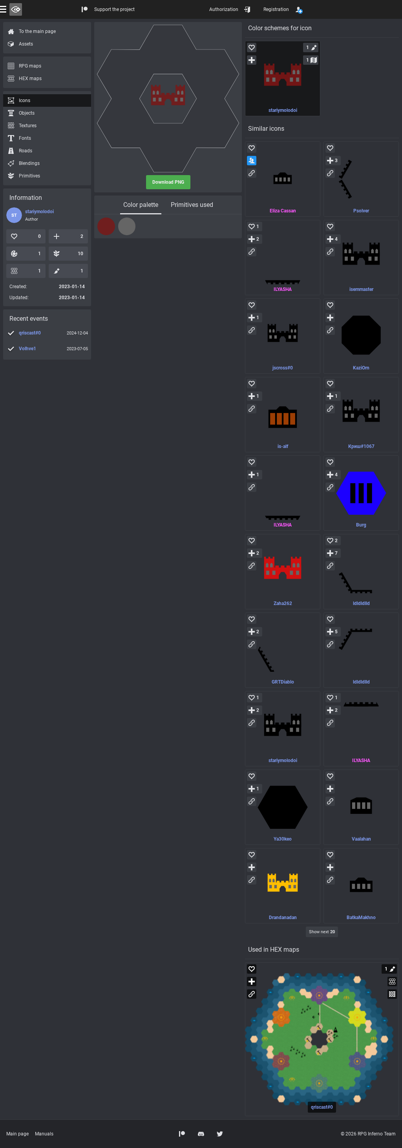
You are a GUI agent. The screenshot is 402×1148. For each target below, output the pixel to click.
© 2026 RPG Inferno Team (368, 1134)
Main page (17, 1134)
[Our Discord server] (201, 1134)
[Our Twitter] (220, 1134)
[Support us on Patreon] (182, 1134)
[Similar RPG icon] (282, 179)
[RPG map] (322, 1039)
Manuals (44, 1134)
